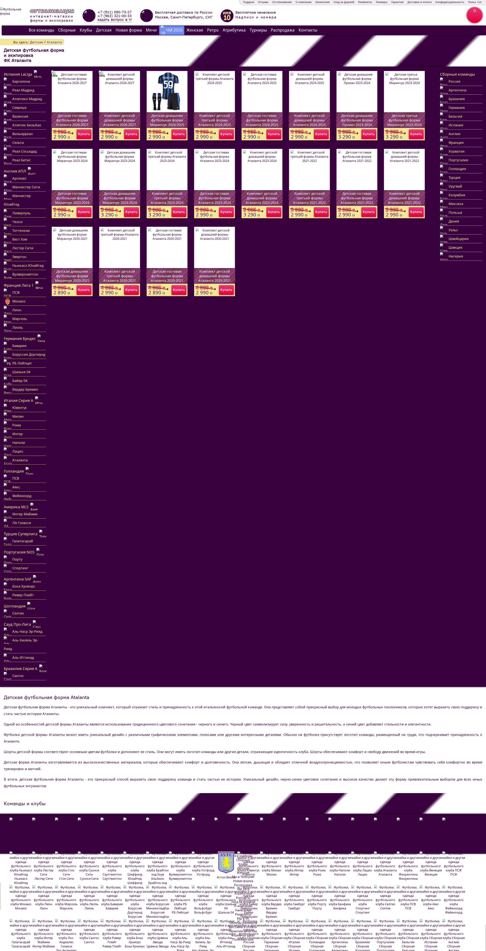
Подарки (248, 2)
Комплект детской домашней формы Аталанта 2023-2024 (262, 198)
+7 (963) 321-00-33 (114, 16)
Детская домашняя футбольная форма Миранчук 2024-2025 (167, 120)
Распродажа (283, 30)
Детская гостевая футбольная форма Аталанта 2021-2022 (357, 198)
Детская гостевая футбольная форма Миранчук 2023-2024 (72, 198)
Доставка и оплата (419, 2)
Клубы (86, 30)
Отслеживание (282, 2)
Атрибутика (234, 30)
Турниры (258, 30)
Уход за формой (344, 2)
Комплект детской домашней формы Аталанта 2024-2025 (309, 120)
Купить (84, 134)
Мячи (151, 30)
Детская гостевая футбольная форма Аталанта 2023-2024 (214, 198)
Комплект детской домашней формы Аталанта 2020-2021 (214, 276)
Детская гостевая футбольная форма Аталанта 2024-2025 (262, 120)
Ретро (213, 30)
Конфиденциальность (450, 2)
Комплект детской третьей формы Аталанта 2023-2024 (167, 198)
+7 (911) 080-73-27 (114, 12)
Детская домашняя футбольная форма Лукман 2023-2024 (357, 120)
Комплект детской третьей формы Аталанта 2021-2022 (309, 198)
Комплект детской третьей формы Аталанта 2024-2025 (214, 120)
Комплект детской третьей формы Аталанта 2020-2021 (119, 276)
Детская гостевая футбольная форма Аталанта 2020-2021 (167, 276)
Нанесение (322, 2)
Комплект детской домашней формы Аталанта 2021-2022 (404, 198)
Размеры (381, 2)
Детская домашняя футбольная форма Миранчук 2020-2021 (72, 276)
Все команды (41, 30)
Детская (104, 30)
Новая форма (129, 30)
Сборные (67, 30)
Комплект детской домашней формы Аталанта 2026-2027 (119, 120)
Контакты (308, 30)
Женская (194, 30)
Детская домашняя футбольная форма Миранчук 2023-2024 (120, 198)
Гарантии (397, 2)
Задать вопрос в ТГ (114, 20)
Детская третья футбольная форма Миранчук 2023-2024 (404, 120)
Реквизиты (365, 2)
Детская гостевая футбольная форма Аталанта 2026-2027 (72, 120)
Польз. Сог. (475, 2)
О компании (304, 2)
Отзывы (263, 2)
